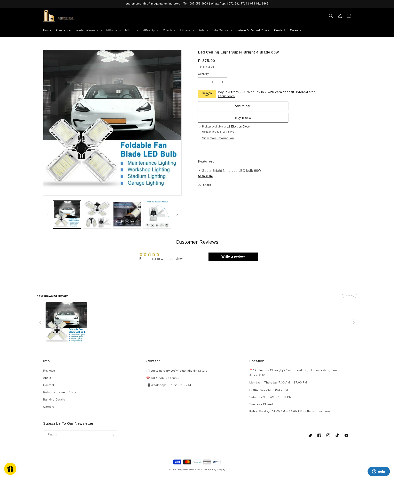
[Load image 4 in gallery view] (157, 215)
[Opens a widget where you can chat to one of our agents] (378, 472)
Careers (48, 406)
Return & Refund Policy (59, 392)
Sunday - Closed (261, 404)
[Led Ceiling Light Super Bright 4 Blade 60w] (66, 322)
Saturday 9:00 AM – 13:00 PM (270, 397)
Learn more (226, 96)
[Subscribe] (112, 435)
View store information (218, 138)
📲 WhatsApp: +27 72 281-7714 (168, 385)
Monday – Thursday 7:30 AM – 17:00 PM (278, 382)
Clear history (349, 296)
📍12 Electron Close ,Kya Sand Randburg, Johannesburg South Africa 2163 (294, 373)
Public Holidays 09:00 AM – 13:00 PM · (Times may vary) (289, 411)
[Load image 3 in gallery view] (127, 215)
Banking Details (54, 399)
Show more (205, 175)
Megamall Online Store (190, 470)
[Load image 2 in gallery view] (97, 215)
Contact (48, 385)
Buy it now (243, 117)
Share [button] (207, 184)
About (47, 377)
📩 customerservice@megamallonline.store (176, 370)
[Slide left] (47, 214)
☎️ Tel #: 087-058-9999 (163, 377)
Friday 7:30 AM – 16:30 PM (268, 389)
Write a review (233, 256)
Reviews (49, 370)
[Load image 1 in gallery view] (67, 215)
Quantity (203, 73)
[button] (88, 30)
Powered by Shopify (214, 470)
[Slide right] (177, 214)
